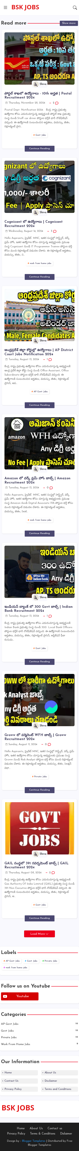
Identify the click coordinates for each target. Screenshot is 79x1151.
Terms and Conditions (58, 1089)
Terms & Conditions (42, 1133)
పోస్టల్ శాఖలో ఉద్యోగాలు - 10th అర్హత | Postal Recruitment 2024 (38, 95)
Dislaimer (66, 1133)
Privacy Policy (13, 1089)
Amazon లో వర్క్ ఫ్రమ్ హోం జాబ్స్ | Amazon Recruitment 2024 (37, 480)
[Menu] (5, 8)
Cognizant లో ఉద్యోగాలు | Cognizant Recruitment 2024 (33, 224)
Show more (69, 23)
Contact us (55, 1128)
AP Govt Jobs (41, 392)
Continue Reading (39, 148)
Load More (38, 933)
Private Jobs (40, 777)
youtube (22, 996)
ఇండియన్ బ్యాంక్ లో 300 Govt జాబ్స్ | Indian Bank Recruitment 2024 (38, 609)
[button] (75, 8)
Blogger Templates (33, 1141)
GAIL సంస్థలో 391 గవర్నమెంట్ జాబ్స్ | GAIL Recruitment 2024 (36, 865)
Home (8, 1072)
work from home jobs (40, 263)
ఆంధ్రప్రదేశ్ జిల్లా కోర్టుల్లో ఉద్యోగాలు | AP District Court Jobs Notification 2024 (38, 352)
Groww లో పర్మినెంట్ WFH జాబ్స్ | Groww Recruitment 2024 (35, 737)
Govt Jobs (40, 135)
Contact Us (11, 1081)
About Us (50, 1072)
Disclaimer (51, 1081)
